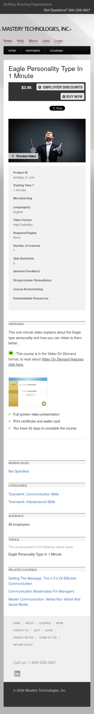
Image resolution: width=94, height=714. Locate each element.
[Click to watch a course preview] (47, 140)
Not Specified (18, 471)
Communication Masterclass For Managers (41, 591)
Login (58, 40)
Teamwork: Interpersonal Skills (31, 501)
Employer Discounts (62, 87)
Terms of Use (48, 637)
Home (16, 623)
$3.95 (26, 87)
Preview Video (26, 156)
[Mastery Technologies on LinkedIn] (18, 673)
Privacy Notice (23, 637)
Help (20, 40)
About (33, 40)
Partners (33, 50)
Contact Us (21, 630)
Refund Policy (23, 644)
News (8, 40)
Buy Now (74, 96)
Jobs (46, 40)
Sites (12, 50)
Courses (56, 50)
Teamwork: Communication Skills (33, 494)
